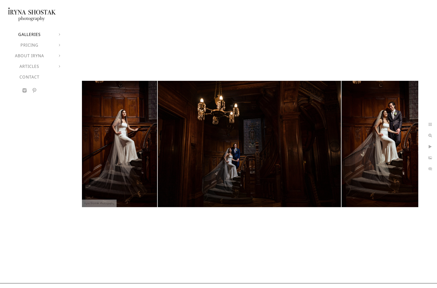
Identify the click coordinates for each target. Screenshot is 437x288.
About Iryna (29, 56)
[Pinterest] (34, 90)
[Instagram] (24, 90)
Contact (29, 77)
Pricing (29, 45)
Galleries (29, 34)
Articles (29, 66)
